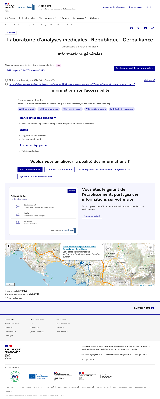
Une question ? (79, 18)
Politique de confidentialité (122, 387)
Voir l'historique (14, 297)
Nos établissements (21, 25)
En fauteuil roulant (73, 109)
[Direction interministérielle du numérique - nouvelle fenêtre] (96, 376)
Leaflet (142, 285)
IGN (150, 285)
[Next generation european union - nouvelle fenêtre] (39, 376)
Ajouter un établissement (114, 7)
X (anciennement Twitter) (138, 28)
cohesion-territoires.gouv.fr (117, 354)
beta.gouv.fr (139, 354)
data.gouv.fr (87, 360)
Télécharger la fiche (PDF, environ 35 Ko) (26, 70)
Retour (12, 32)
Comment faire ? (92, 216)
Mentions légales (103, 387)
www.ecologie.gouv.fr (91, 354)
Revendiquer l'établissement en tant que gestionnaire (104, 169)
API (31, 324)
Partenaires (64, 18)
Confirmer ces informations (59, 169)
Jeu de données (36, 332)
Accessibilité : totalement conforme (30, 387)
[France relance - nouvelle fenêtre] (15, 376)
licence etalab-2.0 (56, 396)
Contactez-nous (62, 332)
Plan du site (10, 387)
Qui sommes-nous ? (47, 18)
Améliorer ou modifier (30, 169)
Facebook (131, 28)
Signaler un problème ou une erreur (36, 176)
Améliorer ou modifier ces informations (134, 68)
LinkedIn (152, 307)
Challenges (94, 18)
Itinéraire (148, 80)
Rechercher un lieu (27, 18)
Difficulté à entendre (97, 109)
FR (151, 7)
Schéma (33, 328)
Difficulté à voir (27, 109)
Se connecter (137, 7)
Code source (87, 387)
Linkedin (145, 28)
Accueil (12, 18)
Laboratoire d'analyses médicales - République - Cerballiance (79, 247)
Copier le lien (152, 28)
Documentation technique (67, 387)
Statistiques (60, 328)
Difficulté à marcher (49, 109)
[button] (102, 244)
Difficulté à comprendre (123, 109)
